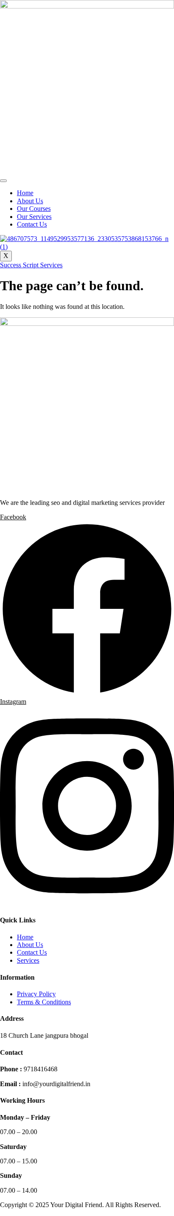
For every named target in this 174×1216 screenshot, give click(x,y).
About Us (30, 201)
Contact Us (32, 224)
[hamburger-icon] (3, 180)
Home (25, 192)
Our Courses (34, 208)
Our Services (34, 216)
